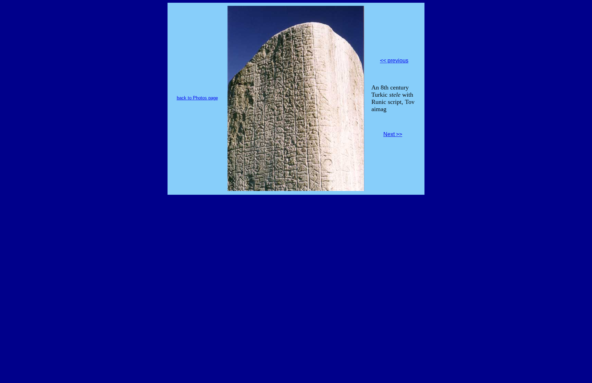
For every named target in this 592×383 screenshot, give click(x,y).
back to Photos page (197, 97)
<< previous (394, 60)
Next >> (392, 134)
